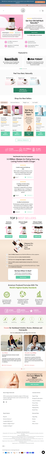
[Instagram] (6, 402)
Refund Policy (35, 405)
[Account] (40, 10)
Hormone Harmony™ (7, 419)
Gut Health (35, 102)
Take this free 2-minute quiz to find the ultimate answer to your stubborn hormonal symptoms (22, 2)
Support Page (35, 396)
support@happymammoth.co (24, 435)
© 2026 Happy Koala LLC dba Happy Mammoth (10, 450)
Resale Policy (35, 409)
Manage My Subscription (37, 398)
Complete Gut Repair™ (7, 425)
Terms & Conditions (36, 400)
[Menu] (3, 10)
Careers (33, 421)
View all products (23, 140)
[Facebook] (3, 402)
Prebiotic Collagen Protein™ (9, 423)
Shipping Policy (35, 407)
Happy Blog (34, 416)
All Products (4, 102)
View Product (5, 133)
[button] (19, 68)
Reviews (34, 419)
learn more (8, 236)
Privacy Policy (35, 403)
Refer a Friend (35, 423)
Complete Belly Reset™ (8, 421)
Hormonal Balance (14, 102)
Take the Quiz (23, 277)
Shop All (5, 416)
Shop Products (34, 32)
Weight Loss (26, 102)
